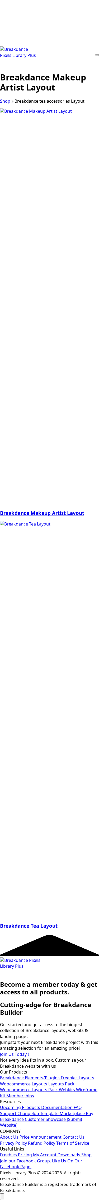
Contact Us (73, 1137)
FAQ (78, 1107)
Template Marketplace (63, 1113)
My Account (45, 1155)
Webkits (67, 1090)
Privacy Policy (14, 1143)
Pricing (25, 1155)
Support (8, 1113)
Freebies (70, 1078)
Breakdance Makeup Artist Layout (42, 513)
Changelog (28, 1113)
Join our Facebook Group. (26, 1161)
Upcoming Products (20, 1107)
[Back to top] (2, 1196)
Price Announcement (41, 1137)
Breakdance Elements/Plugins (30, 1078)
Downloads (69, 1155)
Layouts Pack (61, 1084)
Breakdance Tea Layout (29, 925)
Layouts (86, 1078)
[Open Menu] (97, 55)
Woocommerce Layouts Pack (29, 1090)
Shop (5, 101)
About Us (10, 1137)
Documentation (57, 1107)
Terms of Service (72, 1143)
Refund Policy (42, 1143)
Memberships (20, 1096)
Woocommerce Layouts (24, 1084)
